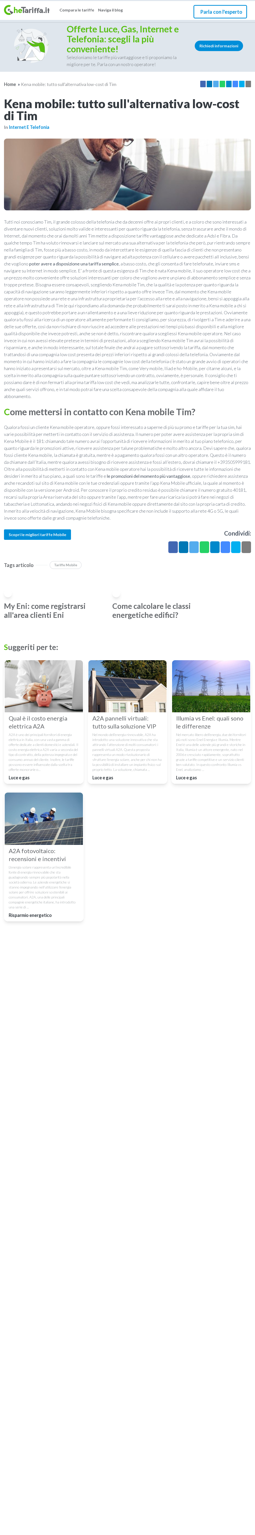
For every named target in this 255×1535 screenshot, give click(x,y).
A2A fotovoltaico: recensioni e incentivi (37, 854)
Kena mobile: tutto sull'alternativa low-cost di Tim (68, 84)
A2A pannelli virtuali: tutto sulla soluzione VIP (124, 722)
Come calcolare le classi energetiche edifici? (151, 610)
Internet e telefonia (29, 127)
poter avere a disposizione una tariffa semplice (74, 263)
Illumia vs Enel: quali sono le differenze (209, 722)
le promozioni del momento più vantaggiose (148, 476)
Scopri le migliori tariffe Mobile (37, 534)
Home (10, 84)
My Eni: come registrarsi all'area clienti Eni (45, 610)
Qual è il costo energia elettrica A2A (38, 722)
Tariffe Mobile (65, 565)
